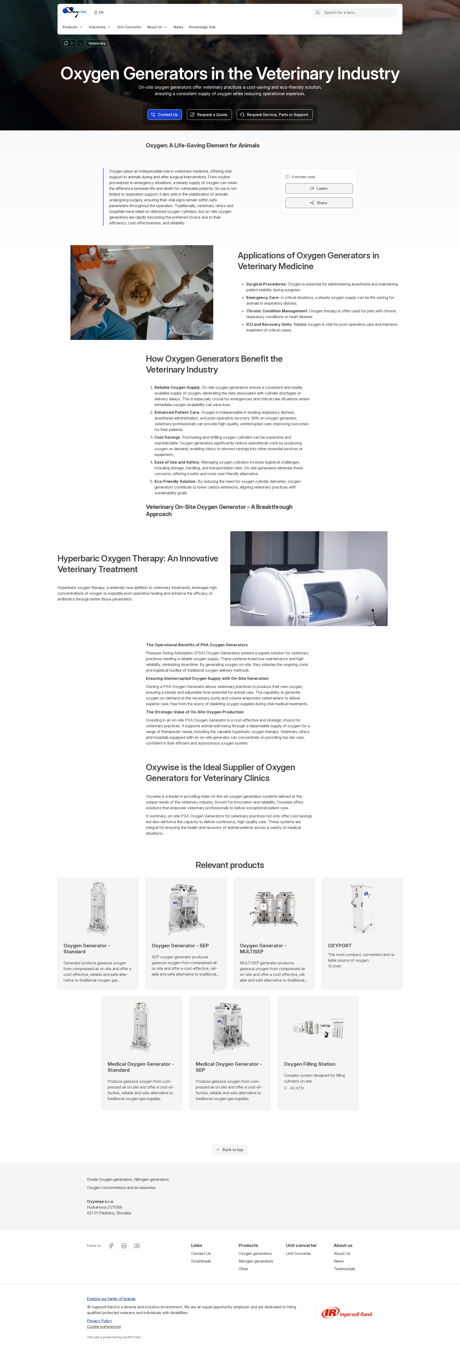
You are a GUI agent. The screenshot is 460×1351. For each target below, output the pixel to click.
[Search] (317, 12)
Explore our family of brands (111, 1298)
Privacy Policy (99, 1320)
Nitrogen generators (256, 1261)
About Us (342, 1253)
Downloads (201, 1261)
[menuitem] (73, 26)
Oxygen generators (255, 1253)
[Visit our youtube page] (137, 1245)
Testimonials (344, 1268)
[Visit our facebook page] (111, 1245)
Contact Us (201, 1253)
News (339, 1261)
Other (243, 1268)
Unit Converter (298, 1253)
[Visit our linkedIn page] (124, 1245)
